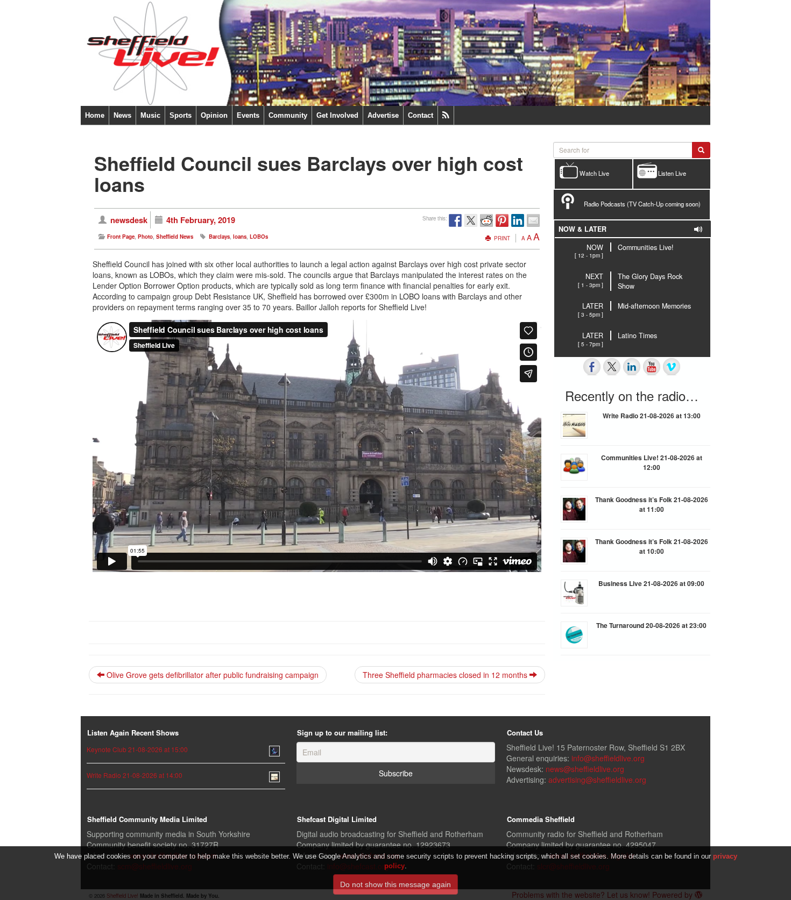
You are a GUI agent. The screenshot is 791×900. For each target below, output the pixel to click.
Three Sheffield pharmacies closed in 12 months (446, 674)
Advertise (383, 115)
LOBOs (259, 236)
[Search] (701, 150)
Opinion (214, 115)
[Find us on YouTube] (651, 366)
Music (150, 115)
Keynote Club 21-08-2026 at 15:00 (137, 749)
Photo (145, 236)
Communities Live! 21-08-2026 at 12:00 (651, 462)
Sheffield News (174, 236)
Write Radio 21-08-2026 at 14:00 (134, 775)
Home (94, 115)
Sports (181, 115)
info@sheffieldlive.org (608, 758)
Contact (420, 115)
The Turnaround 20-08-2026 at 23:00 (651, 625)
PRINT (501, 238)
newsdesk (128, 220)
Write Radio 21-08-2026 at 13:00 (652, 415)
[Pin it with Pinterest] (502, 220)
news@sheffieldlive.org (585, 768)
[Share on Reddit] (486, 220)
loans (239, 236)
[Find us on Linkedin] (631, 366)
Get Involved (337, 115)
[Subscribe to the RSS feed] (446, 115)
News (122, 115)
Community (288, 115)
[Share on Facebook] (455, 220)
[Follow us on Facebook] (592, 366)
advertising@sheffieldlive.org (597, 779)
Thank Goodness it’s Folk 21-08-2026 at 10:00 (651, 546)
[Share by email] (533, 220)
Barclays (219, 236)
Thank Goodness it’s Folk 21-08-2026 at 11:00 (651, 504)
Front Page (121, 236)
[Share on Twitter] (470, 220)
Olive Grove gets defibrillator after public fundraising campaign (211, 674)
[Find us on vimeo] (671, 366)
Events (248, 115)
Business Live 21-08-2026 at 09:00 (651, 583)
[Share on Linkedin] (517, 220)
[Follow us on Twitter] (611, 366)
